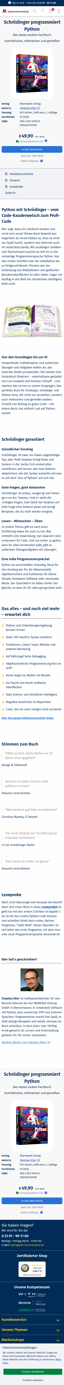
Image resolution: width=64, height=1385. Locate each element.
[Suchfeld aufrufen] (36, 10)
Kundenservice (14, 1319)
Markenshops (13, 1340)
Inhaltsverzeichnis (21, 174)
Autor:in (10, 193)
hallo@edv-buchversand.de (27, 1245)
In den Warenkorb (32, 149)
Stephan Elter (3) (30, 108)
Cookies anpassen (33, 1380)
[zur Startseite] (15, 11)
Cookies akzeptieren (33, 1371)
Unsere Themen (14, 1329)
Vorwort (15, 180)
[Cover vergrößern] (32, 73)
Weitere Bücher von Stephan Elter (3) (26, 1042)
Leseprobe (16, 186)
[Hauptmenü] (60, 10)
